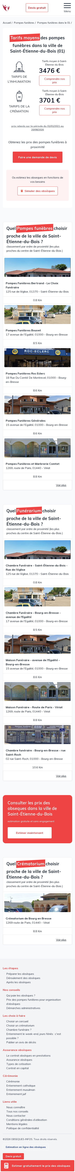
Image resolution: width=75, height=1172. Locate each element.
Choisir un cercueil (17, 1021)
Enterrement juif (16, 1094)
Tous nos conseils (17, 1111)
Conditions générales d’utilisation (26, 1120)
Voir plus (61, 485)
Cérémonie (13, 1081)
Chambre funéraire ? (18, 1029)
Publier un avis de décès (21, 1042)
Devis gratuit (37, 7)
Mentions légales (16, 1124)
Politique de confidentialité (22, 1128)
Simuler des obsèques (40, 191)
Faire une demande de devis (37, 157)
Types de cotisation (18, 1064)
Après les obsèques (18, 982)
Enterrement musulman (20, 1089)
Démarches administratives (23, 1008)
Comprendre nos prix (54, 80)
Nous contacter (15, 1115)
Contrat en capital (17, 1068)
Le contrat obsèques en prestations (28, 1055)
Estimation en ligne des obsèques (26, 1147)
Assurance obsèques (19, 1059)
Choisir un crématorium (20, 1025)
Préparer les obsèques (20, 974)
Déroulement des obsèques (23, 978)
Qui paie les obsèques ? (20, 995)
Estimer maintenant (29, 833)
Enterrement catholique (20, 1085)
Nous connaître (15, 1107)
